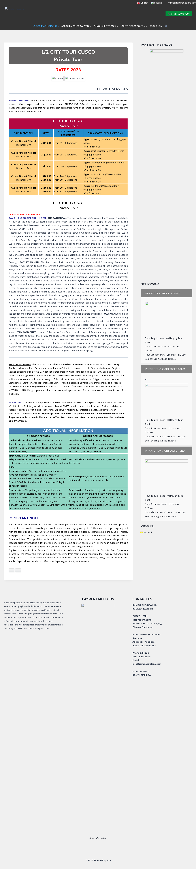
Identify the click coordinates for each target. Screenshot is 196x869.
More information (150, 283)
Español (158, 2)
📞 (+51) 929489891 (179, 13)
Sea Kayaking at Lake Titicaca (160, 358)
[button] (166, 293)
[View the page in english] (138, 2)
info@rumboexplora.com (183, 2)
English (144, 2)
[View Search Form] (166, 26)
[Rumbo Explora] (30, 13)
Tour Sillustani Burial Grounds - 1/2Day (165, 354)
